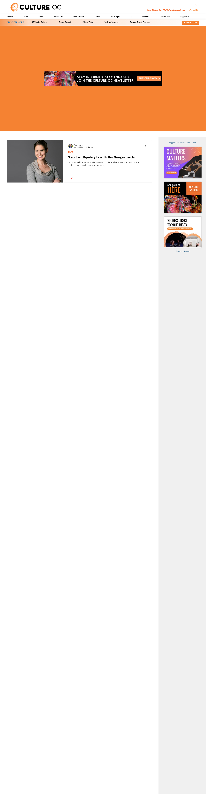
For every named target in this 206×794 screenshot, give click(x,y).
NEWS (70, 152)
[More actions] (146, 146)
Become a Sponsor (183, 251)
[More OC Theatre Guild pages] (46, 22)
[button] (194, 10)
